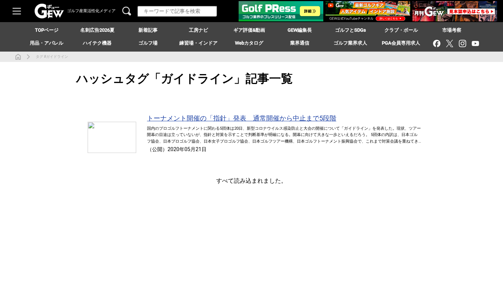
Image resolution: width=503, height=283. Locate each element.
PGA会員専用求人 (401, 43)
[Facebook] (436, 43)
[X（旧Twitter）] (449, 43)
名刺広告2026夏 (97, 30)
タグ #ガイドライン (52, 57)
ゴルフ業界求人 (350, 43)
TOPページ (47, 30)
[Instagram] (462, 43)
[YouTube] (475, 43)
